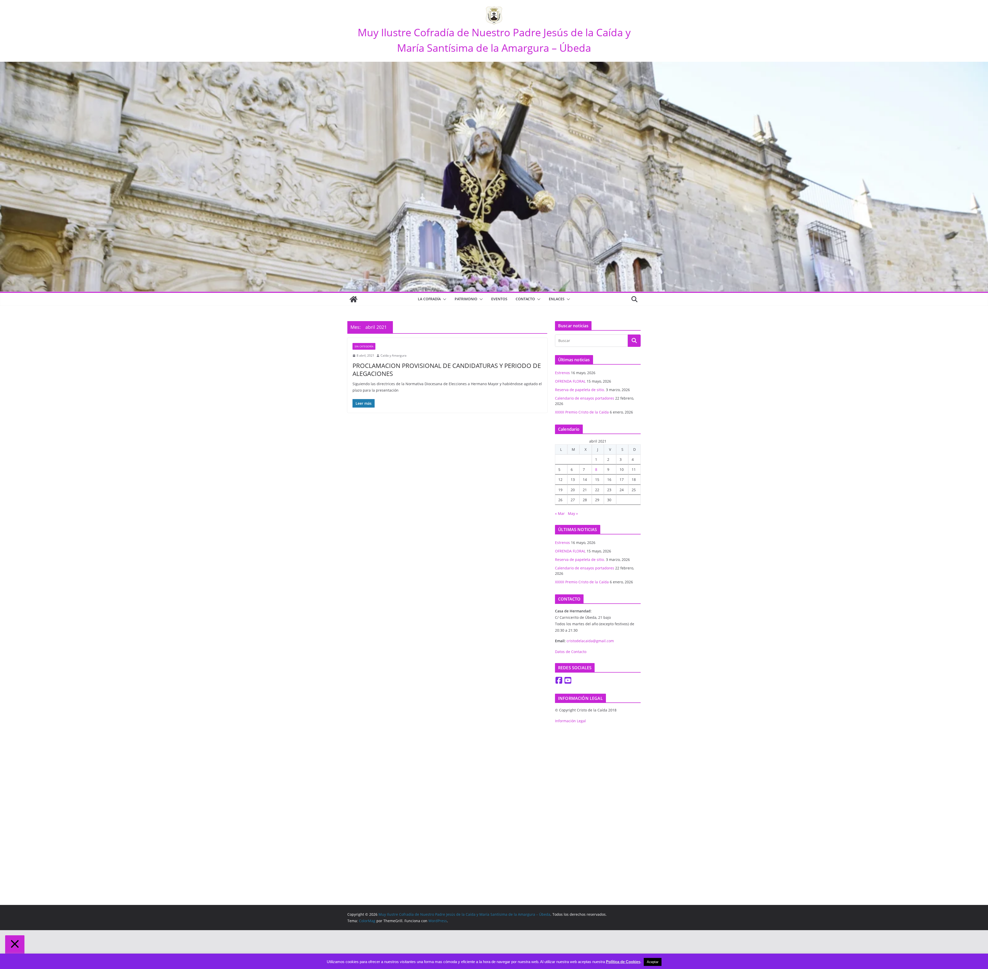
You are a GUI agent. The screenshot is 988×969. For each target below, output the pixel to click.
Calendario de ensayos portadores (584, 398)
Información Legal (570, 720)
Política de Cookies (623, 961)
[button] (443, 299)
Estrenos (562, 372)
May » (573, 513)
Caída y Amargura (394, 355)
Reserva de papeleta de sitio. (580, 389)
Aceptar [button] (652, 962)
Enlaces (556, 298)
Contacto (525, 298)
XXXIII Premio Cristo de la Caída (582, 412)
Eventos (499, 298)
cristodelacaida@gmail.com (590, 640)
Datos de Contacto (570, 651)
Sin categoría (364, 346)
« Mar (560, 513)
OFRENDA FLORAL (570, 381)
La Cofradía (429, 298)
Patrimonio (466, 298)
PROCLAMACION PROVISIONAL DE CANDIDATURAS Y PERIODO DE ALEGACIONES (446, 369)
